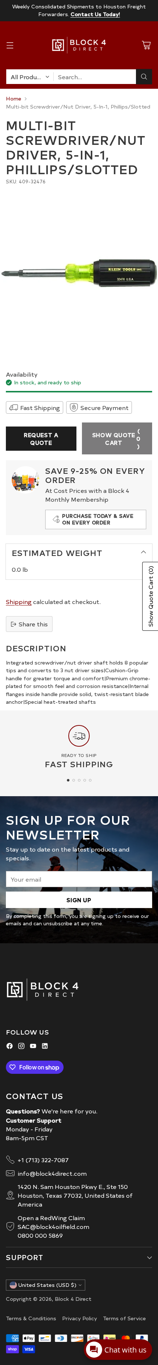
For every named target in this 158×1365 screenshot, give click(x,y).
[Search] (144, 76)
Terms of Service (124, 1318)
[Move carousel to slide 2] (73, 780)
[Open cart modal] (146, 45)
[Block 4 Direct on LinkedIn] (44, 1047)
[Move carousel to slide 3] (79, 780)
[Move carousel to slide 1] (68, 780)
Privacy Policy (79, 1318)
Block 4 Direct (73, 1298)
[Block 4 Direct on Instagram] (21, 1047)
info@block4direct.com (52, 1173)
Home (13, 98)
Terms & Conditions (31, 1318)
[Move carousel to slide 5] (90, 780)
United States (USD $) (47, 1284)
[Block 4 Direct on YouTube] (33, 1047)
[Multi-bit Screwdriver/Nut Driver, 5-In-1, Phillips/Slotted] (79, 273)
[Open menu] (9, 45)
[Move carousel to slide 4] (84, 780)
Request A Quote (41, 438)
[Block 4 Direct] (79, 45)
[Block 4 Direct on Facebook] (9, 1047)
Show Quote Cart (116, 438)
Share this (33, 624)
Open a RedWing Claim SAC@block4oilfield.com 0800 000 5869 (53, 1226)
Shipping (19, 601)
